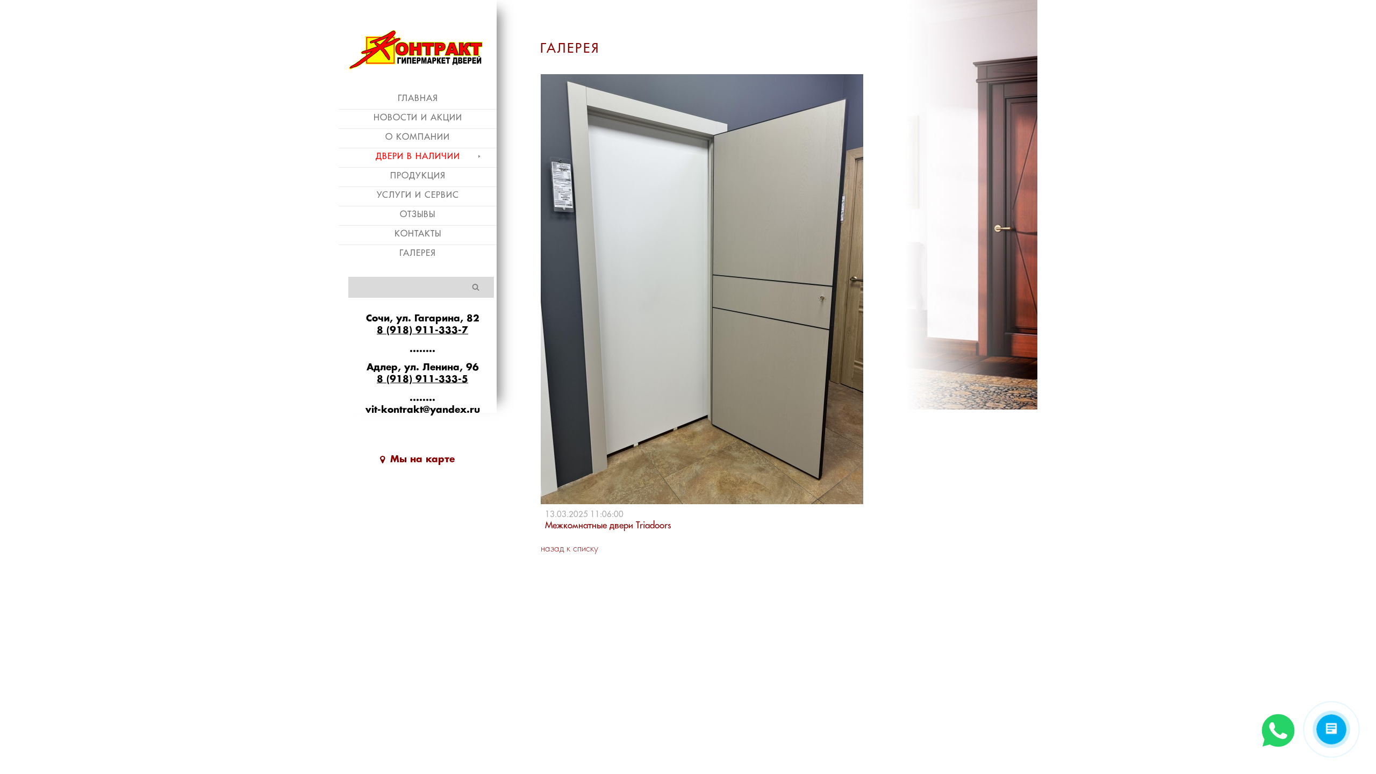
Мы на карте (422, 459)
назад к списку (569, 549)
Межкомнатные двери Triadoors (608, 525)
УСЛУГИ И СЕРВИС (418, 195)
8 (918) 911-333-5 (422, 379)
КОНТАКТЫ (418, 234)
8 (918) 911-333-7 (422, 330)
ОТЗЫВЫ (417, 214)
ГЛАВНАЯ (418, 98)
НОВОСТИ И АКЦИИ (418, 118)
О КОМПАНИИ (417, 137)
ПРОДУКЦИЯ (418, 176)
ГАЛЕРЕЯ (417, 253)
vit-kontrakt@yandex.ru (423, 410)
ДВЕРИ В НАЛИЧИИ (418, 156)
